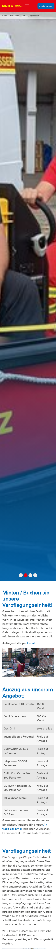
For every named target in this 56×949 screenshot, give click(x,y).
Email (31, 643)
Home (4, 15)
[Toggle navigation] (27, 6)
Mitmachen (14, 15)
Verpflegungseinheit (30, 15)
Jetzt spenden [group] (46, 6)
